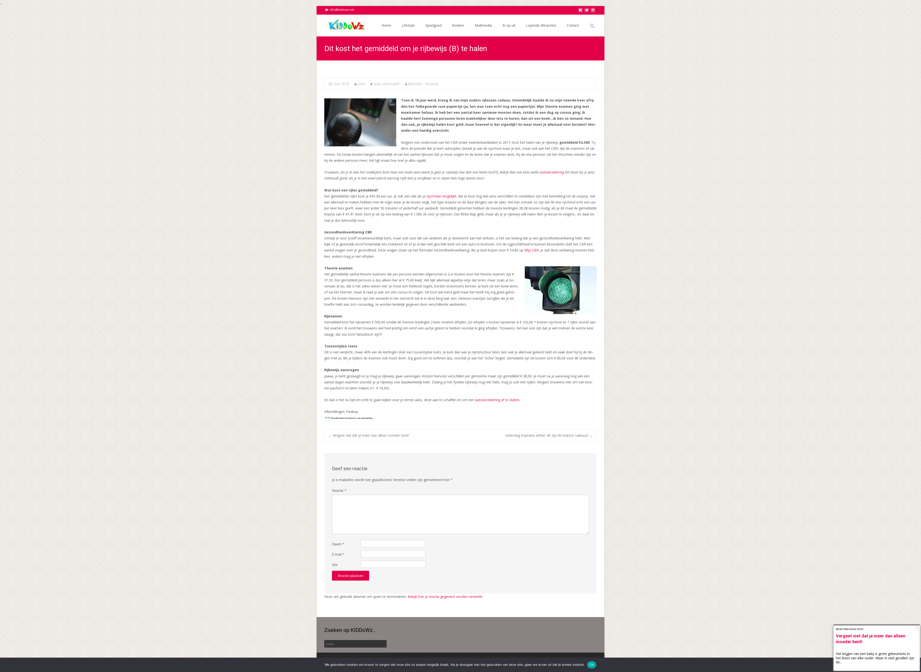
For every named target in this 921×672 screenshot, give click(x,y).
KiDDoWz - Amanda (423, 84)
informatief (391, 84)
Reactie (339, 490)
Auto (377, 84)
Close (917, 628)
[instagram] (592, 11)
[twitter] (586, 11)
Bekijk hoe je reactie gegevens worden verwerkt (445, 596)
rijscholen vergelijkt (441, 196)
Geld (361, 84)
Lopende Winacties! (541, 25)
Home (386, 25)
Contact (573, 25)
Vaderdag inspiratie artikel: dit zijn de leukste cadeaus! (549, 435)
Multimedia (483, 25)
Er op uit (508, 25)
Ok (592, 664)
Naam (338, 544)
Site (335, 564)
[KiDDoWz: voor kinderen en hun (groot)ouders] (341, 24)
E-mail (338, 554)
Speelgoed (433, 25)
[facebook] (580, 11)
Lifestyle (408, 25)
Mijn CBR (531, 250)
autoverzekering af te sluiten (497, 400)
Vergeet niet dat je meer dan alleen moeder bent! (368, 435)
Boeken (458, 25)
